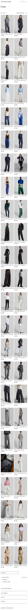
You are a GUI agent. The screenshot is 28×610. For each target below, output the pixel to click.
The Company (4, 593)
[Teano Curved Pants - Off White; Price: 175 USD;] (7, 487)
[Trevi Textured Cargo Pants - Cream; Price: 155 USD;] (20, 464)
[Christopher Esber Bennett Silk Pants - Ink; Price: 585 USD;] (7, 187)
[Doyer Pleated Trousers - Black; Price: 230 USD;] (20, 279)
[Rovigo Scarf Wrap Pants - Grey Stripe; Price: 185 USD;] (7, 395)
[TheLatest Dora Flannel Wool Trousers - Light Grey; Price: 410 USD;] (7, 25)
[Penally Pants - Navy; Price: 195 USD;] (7, 71)
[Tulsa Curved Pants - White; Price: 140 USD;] (7, 534)
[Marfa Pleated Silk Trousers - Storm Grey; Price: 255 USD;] (7, 48)
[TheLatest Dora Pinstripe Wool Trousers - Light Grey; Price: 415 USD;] (7, 326)
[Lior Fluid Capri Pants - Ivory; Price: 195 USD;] (20, 95)
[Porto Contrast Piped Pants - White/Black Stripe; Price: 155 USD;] (20, 326)
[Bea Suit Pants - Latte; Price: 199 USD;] (20, 534)
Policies (3, 601)
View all (4, 572)
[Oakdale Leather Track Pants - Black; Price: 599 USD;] (7, 256)
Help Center (6, 577)
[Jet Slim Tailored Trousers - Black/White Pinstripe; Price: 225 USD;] (7, 302)
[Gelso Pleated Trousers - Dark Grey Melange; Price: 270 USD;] (7, 464)
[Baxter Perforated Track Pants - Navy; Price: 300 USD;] (7, 164)
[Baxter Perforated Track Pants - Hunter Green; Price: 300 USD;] (20, 210)
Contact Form (6, 581)
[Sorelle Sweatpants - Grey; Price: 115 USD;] (7, 418)
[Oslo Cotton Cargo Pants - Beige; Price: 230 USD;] (20, 71)
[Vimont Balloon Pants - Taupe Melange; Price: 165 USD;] (20, 441)
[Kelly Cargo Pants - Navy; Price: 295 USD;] (20, 141)
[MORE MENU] (26, 1)
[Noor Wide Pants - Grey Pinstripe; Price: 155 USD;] (20, 395)
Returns (5, 579)
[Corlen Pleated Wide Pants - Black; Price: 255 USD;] (7, 233)
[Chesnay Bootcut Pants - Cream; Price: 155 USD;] (20, 302)
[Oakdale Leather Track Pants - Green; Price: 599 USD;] (20, 187)
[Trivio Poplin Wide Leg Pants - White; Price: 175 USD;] (7, 95)
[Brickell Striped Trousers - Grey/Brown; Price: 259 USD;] (7, 441)
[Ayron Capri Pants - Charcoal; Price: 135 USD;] (20, 25)
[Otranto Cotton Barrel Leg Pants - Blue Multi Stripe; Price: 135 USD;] (20, 349)
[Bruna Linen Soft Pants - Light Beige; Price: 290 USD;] (20, 48)
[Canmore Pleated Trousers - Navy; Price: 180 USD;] (20, 164)
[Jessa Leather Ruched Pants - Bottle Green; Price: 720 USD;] (7, 210)
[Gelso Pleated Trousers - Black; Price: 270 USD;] (20, 233)
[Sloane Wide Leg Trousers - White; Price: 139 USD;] (7, 510)
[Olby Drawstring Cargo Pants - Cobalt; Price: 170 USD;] (7, 141)
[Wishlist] (22, 1)
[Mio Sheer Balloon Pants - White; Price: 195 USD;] (20, 510)
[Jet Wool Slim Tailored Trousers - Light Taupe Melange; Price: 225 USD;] (20, 418)
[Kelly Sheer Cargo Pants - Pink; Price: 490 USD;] (20, 487)
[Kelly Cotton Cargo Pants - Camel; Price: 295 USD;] (7, 557)
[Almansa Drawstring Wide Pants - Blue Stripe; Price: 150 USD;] (7, 118)
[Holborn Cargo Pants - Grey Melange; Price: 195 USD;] (20, 372)
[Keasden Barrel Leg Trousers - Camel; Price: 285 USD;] (20, 557)
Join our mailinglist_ (6, 588)
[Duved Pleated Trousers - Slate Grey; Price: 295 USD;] (7, 349)
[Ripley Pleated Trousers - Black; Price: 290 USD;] (20, 256)
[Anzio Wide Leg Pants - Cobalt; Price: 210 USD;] (20, 118)
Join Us (3, 597)
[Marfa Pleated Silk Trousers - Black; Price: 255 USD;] (7, 279)
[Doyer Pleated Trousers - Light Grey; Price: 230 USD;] (7, 372)
